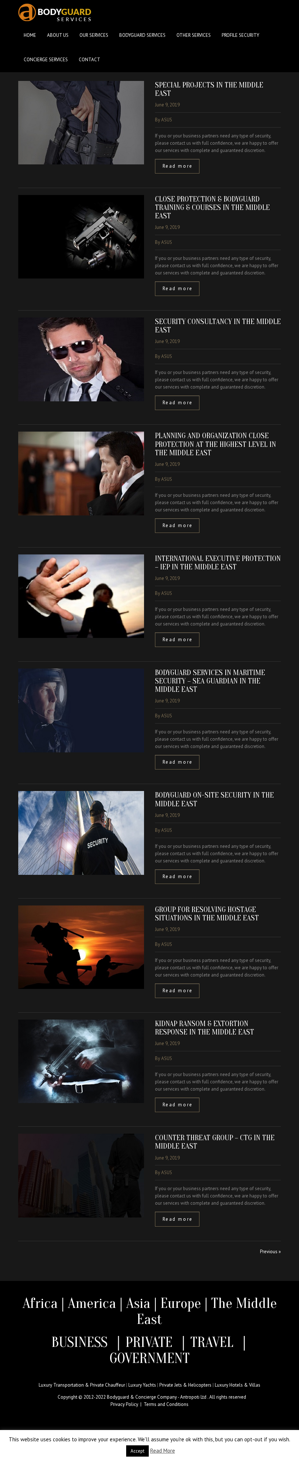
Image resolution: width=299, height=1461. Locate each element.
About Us (58, 35)
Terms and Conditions (166, 1404)
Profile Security (240, 35)
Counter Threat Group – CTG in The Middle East (215, 1141)
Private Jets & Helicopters (185, 1385)
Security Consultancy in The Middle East (218, 325)
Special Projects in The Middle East (209, 89)
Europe (182, 1303)
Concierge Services (46, 60)
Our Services (93, 35)
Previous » (270, 1251)
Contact (89, 60)
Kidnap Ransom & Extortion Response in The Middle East (204, 1027)
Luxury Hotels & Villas (237, 1385)
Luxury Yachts (142, 1385)
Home (30, 35)
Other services (193, 35)
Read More (162, 1450)
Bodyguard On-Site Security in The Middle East (214, 799)
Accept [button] (137, 1451)
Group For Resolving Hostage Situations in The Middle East (207, 913)
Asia (138, 1303)
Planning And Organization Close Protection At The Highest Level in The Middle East (215, 444)
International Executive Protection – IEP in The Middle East (218, 562)
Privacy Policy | (127, 1404)
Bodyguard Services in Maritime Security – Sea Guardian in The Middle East (210, 681)
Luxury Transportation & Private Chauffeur (82, 1385)
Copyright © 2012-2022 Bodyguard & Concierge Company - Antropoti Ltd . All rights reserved (152, 1397)
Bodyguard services (142, 35)
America (92, 1303)
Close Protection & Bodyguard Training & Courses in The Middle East (212, 207)
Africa (40, 1303)
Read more (178, 166)
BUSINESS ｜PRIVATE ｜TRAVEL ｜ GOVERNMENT (149, 1350)
